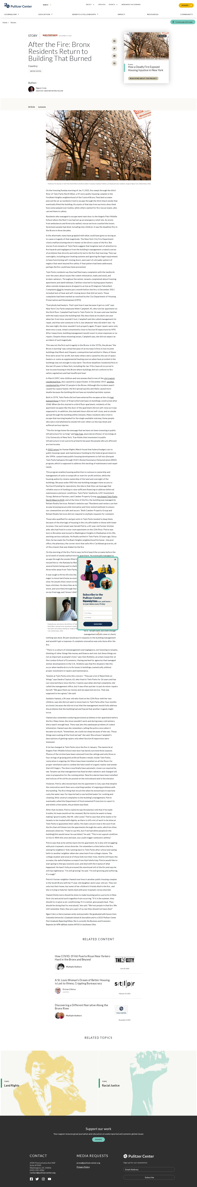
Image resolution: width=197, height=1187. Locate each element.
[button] (98, 598)
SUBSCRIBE (98, 624)
